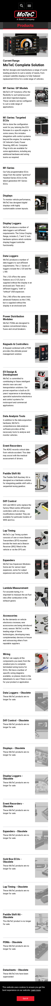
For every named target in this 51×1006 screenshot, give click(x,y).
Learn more (36, 990)
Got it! (25, 998)
